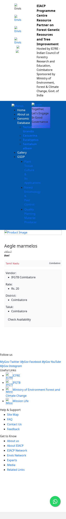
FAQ (9, 419)
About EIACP (15, 446)
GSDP (21, 157)
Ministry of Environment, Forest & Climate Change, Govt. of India (48, 86)
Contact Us (14, 424)
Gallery (22, 152)
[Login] (37, 104)
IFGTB (16, 383)
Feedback (13, 429)
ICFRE (16, 375)
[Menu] (18, 105)
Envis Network (16, 455)
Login (35, 126)
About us (23, 114)
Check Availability (19, 319)
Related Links (16, 470)
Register (44, 126)
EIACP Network (17, 450)
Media (11, 465)
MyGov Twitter (10, 362)
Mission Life (21, 401)
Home (21, 110)
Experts (12, 460)
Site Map (13, 415)
